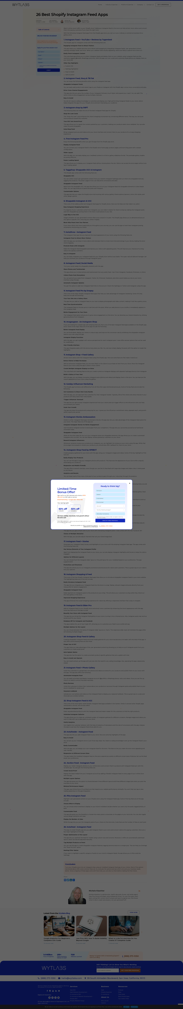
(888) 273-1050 (107, 526)
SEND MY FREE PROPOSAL (110, 520)
